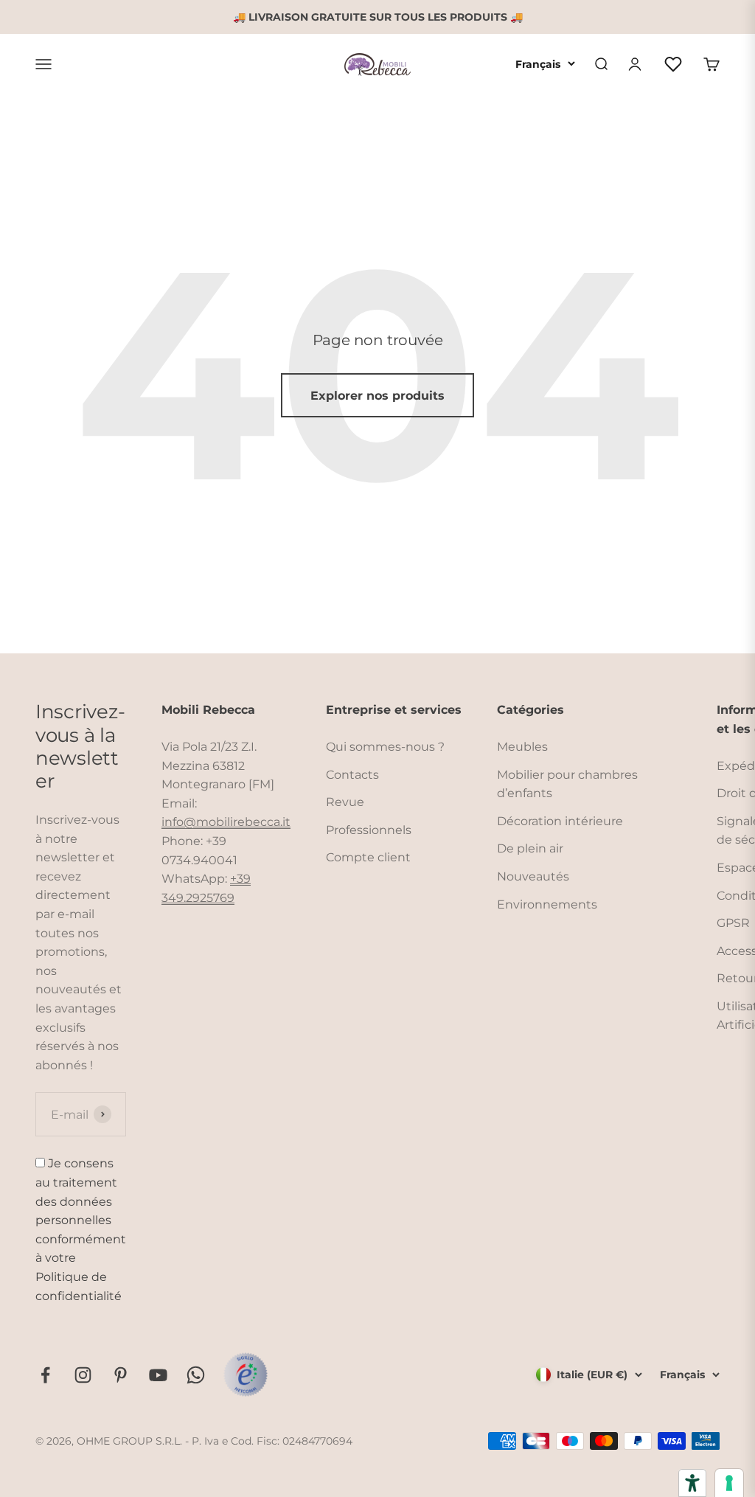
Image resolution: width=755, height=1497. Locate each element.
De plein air (530, 848)
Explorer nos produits (377, 396)
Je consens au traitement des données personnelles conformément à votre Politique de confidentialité (80, 1229)
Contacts (352, 775)
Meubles (522, 747)
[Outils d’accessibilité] (692, 1483)
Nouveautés (533, 876)
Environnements (547, 904)
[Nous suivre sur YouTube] (158, 1375)
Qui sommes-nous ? (385, 747)
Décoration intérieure (560, 821)
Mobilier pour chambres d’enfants (567, 784)
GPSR (733, 923)
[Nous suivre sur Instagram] (83, 1375)
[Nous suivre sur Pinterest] (121, 1375)
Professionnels (368, 830)
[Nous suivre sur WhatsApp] (196, 1375)
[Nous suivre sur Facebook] (45, 1375)
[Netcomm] (245, 1374)
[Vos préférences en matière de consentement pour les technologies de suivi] (729, 1483)
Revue (345, 802)
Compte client (368, 857)
